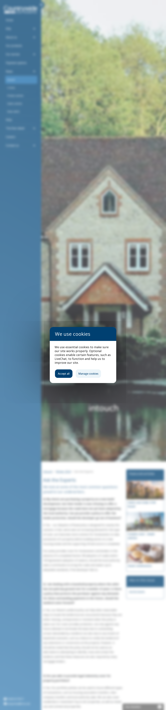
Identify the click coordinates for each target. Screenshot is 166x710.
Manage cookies (88, 373)
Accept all (64, 373)
